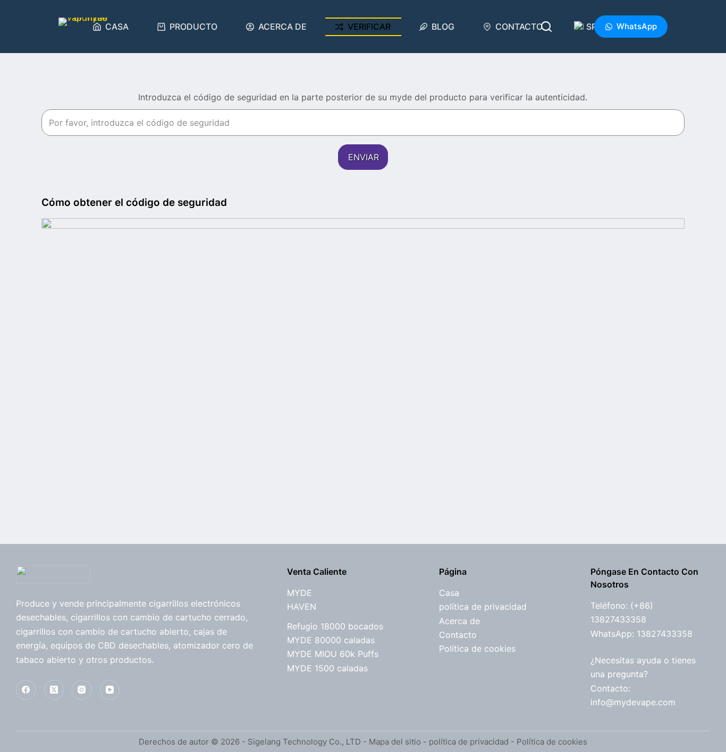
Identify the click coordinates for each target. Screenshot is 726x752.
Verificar (369, 26)
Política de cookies (477, 648)
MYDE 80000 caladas (331, 640)
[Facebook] (26, 690)
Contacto (519, 26)
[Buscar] (546, 26)
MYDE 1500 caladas (327, 668)
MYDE (299, 592)
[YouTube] (110, 690)
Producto (193, 26)
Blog (443, 26)
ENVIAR (363, 157)
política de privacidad (483, 606)
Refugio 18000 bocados (335, 626)
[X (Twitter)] (54, 690)
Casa (117, 26)
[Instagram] (82, 690)
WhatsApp (637, 26)
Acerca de (282, 26)
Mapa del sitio (395, 742)
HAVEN (301, 606)
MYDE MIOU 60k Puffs (332, 654)
